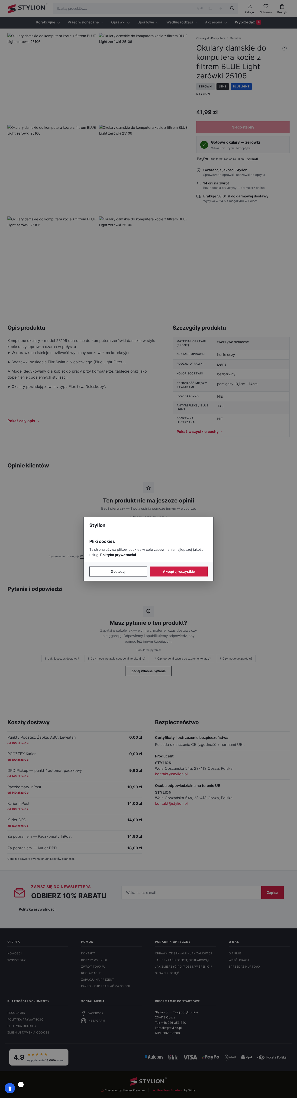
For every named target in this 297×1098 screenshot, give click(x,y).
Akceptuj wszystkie (179, 571)
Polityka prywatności (118, 555)
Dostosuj (118, 571)
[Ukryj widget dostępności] (21, 1084)
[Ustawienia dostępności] (10, 1088)
